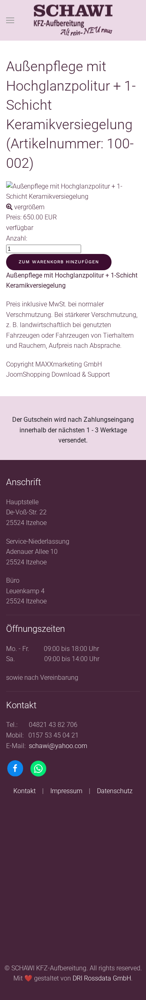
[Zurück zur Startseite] (73, 20)
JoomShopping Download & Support (58, 374)
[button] (10, 20)
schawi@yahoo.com (58, 746)
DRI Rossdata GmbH (102, 978)
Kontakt (24, 791)
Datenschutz (115, 791)
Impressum (66, 791)
